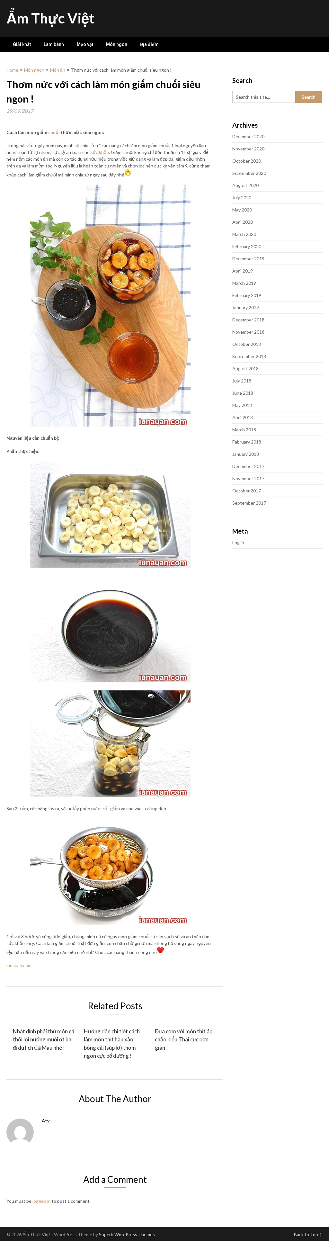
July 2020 (241, 197)
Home (12, 70)
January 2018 (245, 454)
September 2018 (249, 356)
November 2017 (248, 478)
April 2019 (242, 271)
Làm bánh (54, 44)
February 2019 (246, 295)
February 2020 (246, 246)
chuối (54, 132)
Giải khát (22, 44)
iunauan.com (18, 965)
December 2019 (248, 258)
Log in (238, 542)
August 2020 (245, 185)
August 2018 (245, 368)
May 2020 (242, 209)
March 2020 (244, 234)
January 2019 (245, 307)
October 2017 (246, 490)
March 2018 (244, 429)
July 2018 (241, 380)
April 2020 (242, 222)
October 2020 (246, 161)
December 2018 (248, 319)
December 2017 (248, 466)
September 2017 (249, 503)
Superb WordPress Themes (127, 1234)
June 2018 (242, 393)
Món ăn (57, 70)
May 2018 (242, 405)
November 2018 (248, 332)
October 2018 (246, 344)
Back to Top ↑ (308, 1234)
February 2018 (246, 442)
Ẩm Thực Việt (50, 18)
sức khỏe (100, 152)
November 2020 (248, 148)
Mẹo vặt (85, 44)
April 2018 (242, 417)
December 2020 (248, 136)
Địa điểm (149, 44)
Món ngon (116, 44)
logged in (41, 1201)
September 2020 (249, 173)
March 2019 (244, 283)
